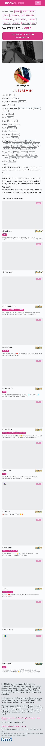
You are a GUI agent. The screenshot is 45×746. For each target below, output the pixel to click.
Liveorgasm (15, 149)
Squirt (22, 141)
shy (4, 392)
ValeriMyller (22, 85)
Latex (19, 155)
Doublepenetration (24, 146)
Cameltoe (7, 144)
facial (15, 551)
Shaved (16, 134)
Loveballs (23, 152)
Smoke (6, 158)
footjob (20, 310)
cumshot (12, 433)
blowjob (13, 310)
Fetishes (15, 138)
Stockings (14, 158)
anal (4, 551)
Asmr (22, 158)
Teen (12, 105)
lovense (6, 310)
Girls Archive (6, 718)
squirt (5, 433)
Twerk (13, 146)
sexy (10, 592)
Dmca (23, 726)
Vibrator (32, 152)
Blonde (10, 118)
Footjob (6, 146)
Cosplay (12, 155)
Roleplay (36, 146)
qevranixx (6, 471)
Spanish (29, 108)
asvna (5, 588)
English (21, 108)
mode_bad (7, 429)
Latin (17, 12)
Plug (16, 152)
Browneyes (12, 121)
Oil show (15, 15)
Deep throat (21, 19)
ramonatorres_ (8, 630)
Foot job (25, 23)
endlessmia (7, 388)
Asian (6, 15)
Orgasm (16, 23)
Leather (26, 155)
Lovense (32, 19)
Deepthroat (30, 141)
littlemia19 (7, 664)
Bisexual (22, 102)
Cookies (11, 726)
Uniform (28, 158)
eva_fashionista (9, 306)
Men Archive (16, 718)
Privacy (4, 726)
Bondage (34, 155)
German (37, 108)
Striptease (8, 19)
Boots (35, 158)
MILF (33, 23)
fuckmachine (20, 433)
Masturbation (28, 15)
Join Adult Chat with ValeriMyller (22, 36)
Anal (32, 12)
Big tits (7, 23)
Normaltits (12, 128)
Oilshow (36, 144)
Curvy (18, 124)
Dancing (6, 149)
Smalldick (12, 131)
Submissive (32, 149)
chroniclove (7, 231)
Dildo (25, 12)
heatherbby (7, 547)
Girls (27, 28)
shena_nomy (7, 272)
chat (4, 234)
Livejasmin (15, 98)
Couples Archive (28, 718)
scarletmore (7, 348)
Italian (5, 111)
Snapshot (12, 161)
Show (24, 149)
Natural (11, 124)
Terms (17, 726)
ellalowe (6, 512)
